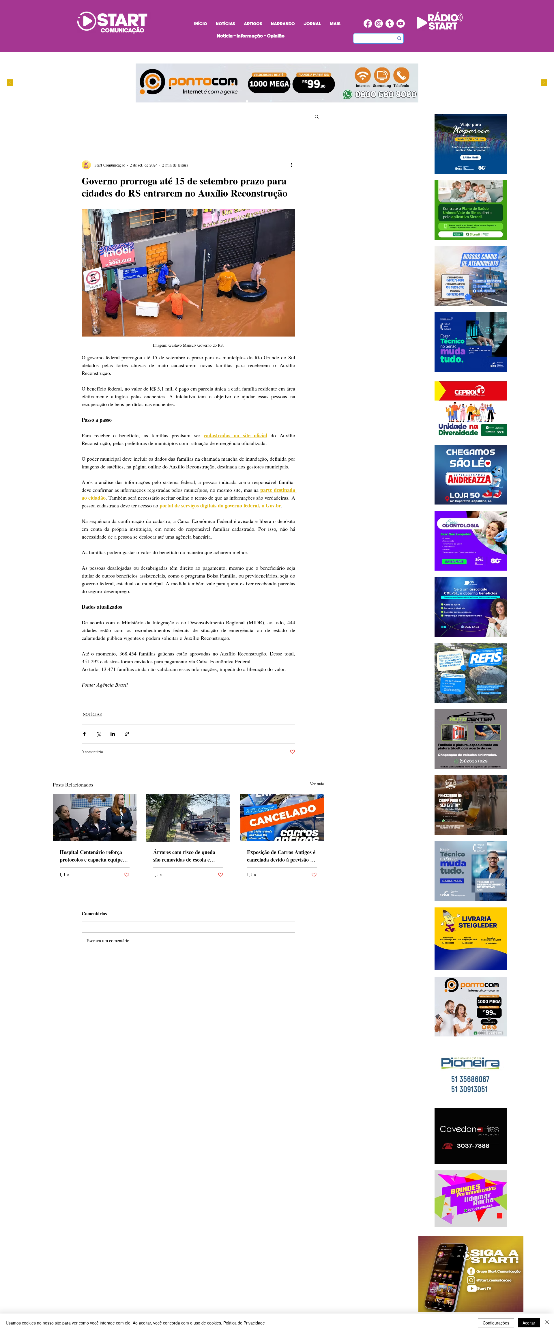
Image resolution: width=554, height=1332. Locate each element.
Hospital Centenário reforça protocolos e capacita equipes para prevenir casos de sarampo (92, 855)
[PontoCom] (247, 101)
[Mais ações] (291, 164)
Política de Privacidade (244, 1323)
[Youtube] (400, 23)
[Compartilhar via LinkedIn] (112, 734)
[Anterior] (10, 83)
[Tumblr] (389, 23)
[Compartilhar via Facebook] (84, 734)
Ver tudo (317, 784)
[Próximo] (544, 83)
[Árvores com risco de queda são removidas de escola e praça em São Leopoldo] (188, 818)
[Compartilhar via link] (127, 734)
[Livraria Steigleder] (236, 101)
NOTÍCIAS (92, 714)
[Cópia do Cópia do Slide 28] (258, 101)
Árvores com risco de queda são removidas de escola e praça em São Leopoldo (184, 855)
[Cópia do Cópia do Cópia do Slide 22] (269, 101)
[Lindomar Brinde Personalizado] (252, 101)
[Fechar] (547, 1322)
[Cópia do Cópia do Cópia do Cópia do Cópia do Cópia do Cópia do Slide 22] (274, 101)
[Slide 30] (263, 101)
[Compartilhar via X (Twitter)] (98, 734)
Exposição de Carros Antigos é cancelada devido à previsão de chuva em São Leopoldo (281, 855)
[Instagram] (379, 23)
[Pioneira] (241, 101)
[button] (316, 116)
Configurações (496, 1323)
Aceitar (529, 1323)
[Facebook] (368, 23)
